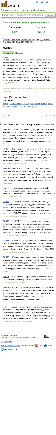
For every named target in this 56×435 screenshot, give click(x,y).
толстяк (27, 106)
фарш (34, 106)
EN (37, 2)
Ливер (6, 277)
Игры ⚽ (41, 32)
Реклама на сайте (29, 337)
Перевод (19, 53)
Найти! (50, 15)
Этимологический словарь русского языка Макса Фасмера (28, 22)
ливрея (48, 115)
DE (42, 2)
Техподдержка (17, 337)
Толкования (15, 27)
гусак (32, 103)
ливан (9, 115)
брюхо (5, 103)
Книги (15, 32)
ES (47, 2)
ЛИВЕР (6, 149)
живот (37, 103)
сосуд (20, 106)
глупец (26, 103)
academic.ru (10, 4)
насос (50, 103)
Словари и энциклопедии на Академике (23, 10)
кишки (44, 103)
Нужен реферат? (22, 97)
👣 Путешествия (6, 342)
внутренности (16, 103)
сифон (14, 106)
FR (52, 2)
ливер (6, 129)
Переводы (41, 27)
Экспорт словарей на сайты (10, 345)
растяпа (6, 106)
